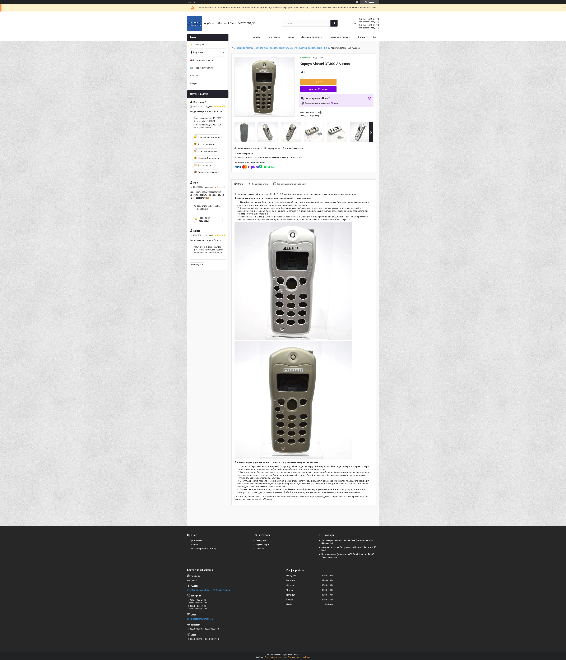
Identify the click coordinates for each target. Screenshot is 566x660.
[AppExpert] (194, 23)
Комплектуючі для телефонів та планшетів (276, 48)
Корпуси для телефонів (310, 48)
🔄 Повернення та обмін (202, 68)
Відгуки (361, 37)
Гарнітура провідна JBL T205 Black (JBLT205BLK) (207, 126)
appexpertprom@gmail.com (200, 619)
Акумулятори (262, 544)
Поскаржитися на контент (276, 657)
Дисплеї (260, 548)
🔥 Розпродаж (197, 44)
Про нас (290, 37)
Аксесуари (261, 540)
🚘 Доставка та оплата (201, 60)
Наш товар (273, 37)
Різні (326, 48)
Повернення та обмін (339, 37)
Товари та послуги (244, 48)
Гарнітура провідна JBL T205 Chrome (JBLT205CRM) (207, 119)
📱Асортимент (197, 52)
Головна (256, 37)
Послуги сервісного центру (203, 548)
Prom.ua (297, 655)
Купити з (313, 89)
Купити (318, 81)
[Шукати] (334, 23)
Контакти (194, 75)
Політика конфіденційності (299, 657)
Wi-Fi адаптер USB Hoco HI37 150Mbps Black (207, 207)
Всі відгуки (196, 264)
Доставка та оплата (311, 37)
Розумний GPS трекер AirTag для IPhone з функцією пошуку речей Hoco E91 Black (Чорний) (208, 250)
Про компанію (196, 540)
